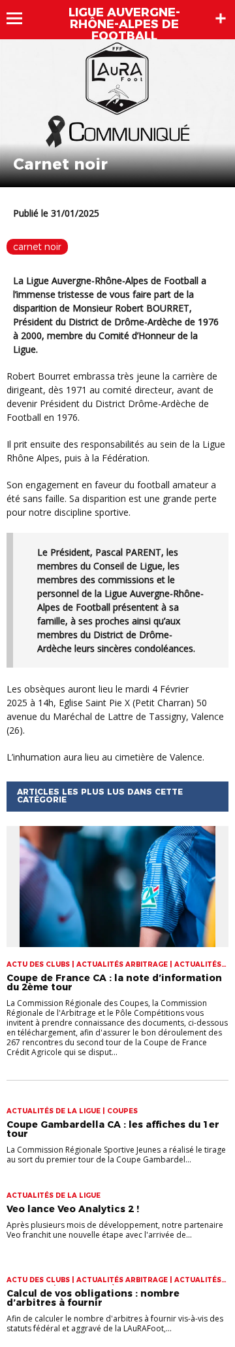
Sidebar (220, 18)
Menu (21, 18)
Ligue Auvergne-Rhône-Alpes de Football (124, 24)
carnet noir (37, 247)
